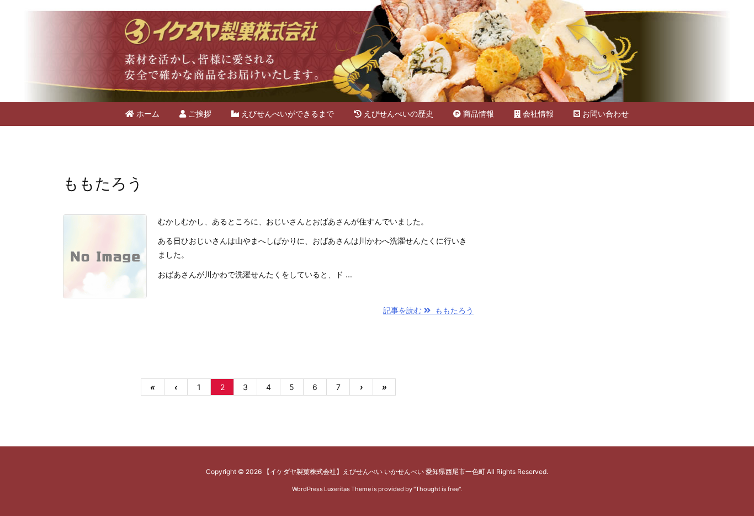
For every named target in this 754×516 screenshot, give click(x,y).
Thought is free (437, 489)
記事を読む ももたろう (428, 310)
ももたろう (103, 183)
